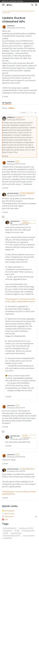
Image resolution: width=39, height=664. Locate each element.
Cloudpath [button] (7, 530)
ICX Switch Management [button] (11, 535)
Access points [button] (16, 533)
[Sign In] (36, 4)
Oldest (11, 108)
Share (5, 97)
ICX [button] (17, 530)
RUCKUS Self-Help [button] (9, 528)
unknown (11, 26)
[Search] (32, 4)
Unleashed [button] (7, 538)
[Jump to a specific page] (35, 112)
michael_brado (13, 193)
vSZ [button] (5, 533)
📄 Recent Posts (8, 514)
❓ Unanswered (19, 516)
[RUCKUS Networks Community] (9, 4)
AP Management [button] (28, 530)
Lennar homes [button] (28, 535)
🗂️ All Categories (8, 511)
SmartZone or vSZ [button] (26, 528)
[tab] (7, 103)
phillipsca (11, 117)
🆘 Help (5, 519)
